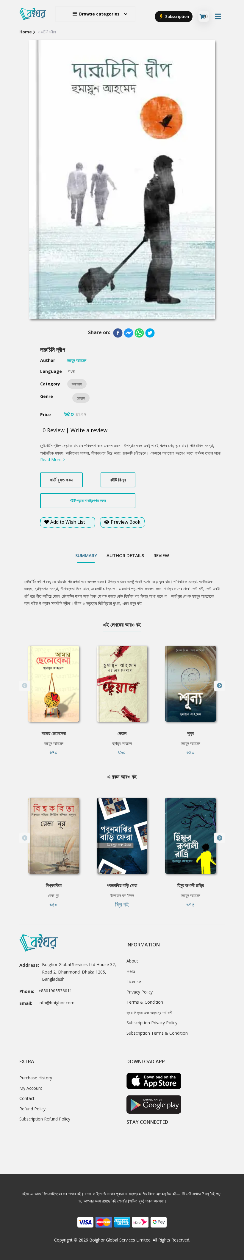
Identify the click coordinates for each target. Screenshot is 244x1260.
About (132, 961)
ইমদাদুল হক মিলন (122, 895)
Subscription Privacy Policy (151, 1022)
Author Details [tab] (125, 555)
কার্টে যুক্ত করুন (61, 480)
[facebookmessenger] (128, 333)
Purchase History (35, 1078)
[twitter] (150, 333)
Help (130, 971)
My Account (30, 1088)
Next (219, 686)
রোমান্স (81, 398)
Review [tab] (161, 555)
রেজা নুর (53, 895)
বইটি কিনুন (118, 480)
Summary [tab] (86, 555)
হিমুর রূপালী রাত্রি (190, 885)
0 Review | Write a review (75, 430)
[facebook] (118, 333)
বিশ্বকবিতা (54, 885)
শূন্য (190, 733)
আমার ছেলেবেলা (54, 733)
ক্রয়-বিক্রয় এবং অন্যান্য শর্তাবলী (149, 1012)
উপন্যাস (77, 384)
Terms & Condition (144, 1002)
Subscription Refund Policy (44, 1119)
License (133, 981)
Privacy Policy (139, 992)
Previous (24, 686)
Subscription (176, 16)
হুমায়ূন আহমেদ (53, 743)
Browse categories (99, 14)
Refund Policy (32, 1109)
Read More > (52, 459)
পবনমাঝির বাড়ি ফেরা (122, 885)
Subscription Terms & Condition (157, 1033)
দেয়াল (122, 733)
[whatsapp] (139, 333)
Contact (27, 1098)
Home (25, 32)
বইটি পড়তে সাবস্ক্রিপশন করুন (88, 500)
